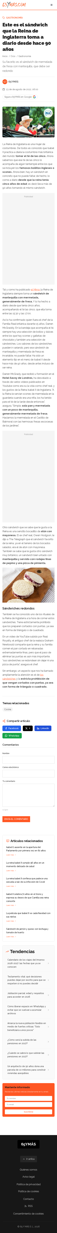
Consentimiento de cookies (28, 1213)
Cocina (7, 709)
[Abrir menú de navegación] (51, 5)
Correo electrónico (10, 767)
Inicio (5, 56)
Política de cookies (28, 1191)
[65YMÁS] (4, 81)
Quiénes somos (28, 1169)
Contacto (28, 1199)
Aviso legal (28, 1176)
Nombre (5, 753)
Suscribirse (28, 1112)
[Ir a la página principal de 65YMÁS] (14, 5)
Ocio (13, 56)
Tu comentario (8, 781)
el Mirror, (36, 289)
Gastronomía (14, 18)
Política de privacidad (29, 1184)
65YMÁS (13, 81)
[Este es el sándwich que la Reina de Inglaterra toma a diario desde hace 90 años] (48, 113)
